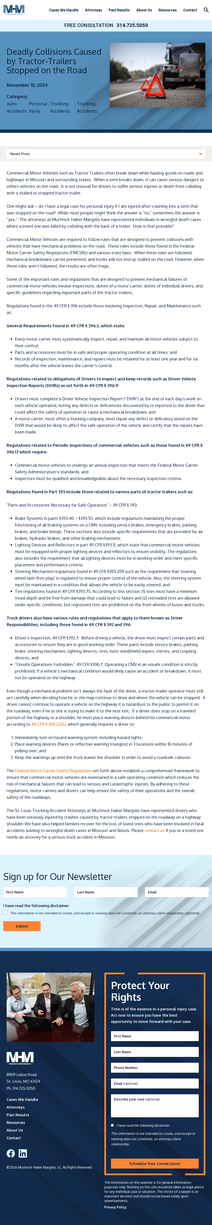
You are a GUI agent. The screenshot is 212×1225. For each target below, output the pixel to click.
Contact (190, 10)
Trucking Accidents (60, 107)
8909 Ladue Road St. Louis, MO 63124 (23, 1077)
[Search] (206, 10)
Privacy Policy (115, 1207)
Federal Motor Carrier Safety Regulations (53, 770)
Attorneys (93, 10)
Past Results (119, 10)
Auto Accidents (17, 107)
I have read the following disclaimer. (143, 1125)
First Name (15, 892)
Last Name (85, 892)
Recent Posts (20, 154)
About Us (144, 10)
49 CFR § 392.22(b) (48, 724)
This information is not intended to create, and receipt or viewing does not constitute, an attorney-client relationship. (104, 913)
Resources (168, 10)
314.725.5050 (132, 25)
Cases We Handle (63, 10)
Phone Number (126, 1068)
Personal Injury (38, 107)
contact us (155, 830)
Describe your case (137, 1099)
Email (152, 892)
